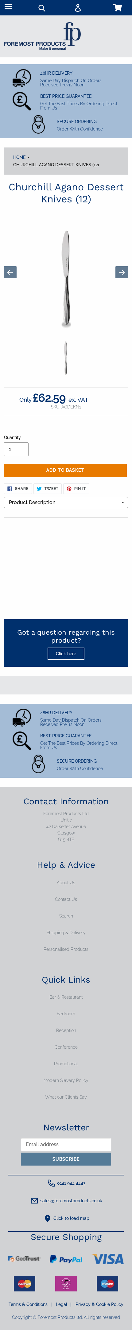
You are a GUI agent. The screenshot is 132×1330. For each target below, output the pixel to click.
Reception (66, 1030)
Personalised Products (66, 949)
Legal (63, 1304)
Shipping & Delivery (66, 932)
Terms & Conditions (30, 1304)
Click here (66, 653)
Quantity (12, 437)
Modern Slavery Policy (66, 1080)
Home (19, 157)
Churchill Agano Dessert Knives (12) (56, 164)
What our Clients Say (66, 1097)
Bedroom (66, 1013)
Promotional (66, 1063)
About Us (66, 882)
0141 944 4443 (71, 1183)
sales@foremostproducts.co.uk (71, 1200)
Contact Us (66, 899)
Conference (66, 1047)
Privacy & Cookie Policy (99, 1304)
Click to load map (71, 1218)
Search (66, 916)
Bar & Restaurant (66, 997)
